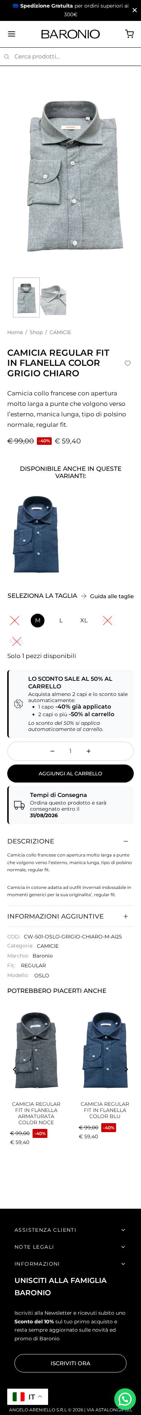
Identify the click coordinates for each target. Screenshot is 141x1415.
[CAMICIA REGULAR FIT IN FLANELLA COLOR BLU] (36, 533)
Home (15, 332)
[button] (125, 1399)
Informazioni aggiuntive (55, 916)
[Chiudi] (134, 10)
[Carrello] (129, 34)
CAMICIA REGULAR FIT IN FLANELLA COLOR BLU (105, 1110)
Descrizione (30, 841)
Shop (36, 332)
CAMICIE (48, 946)
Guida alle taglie (112, 596)
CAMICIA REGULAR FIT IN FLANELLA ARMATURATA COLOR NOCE (36, 1113)
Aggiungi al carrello (70, 773)
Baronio (43, 955)
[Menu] (11, 34)
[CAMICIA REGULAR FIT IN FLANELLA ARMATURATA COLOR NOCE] (36, 1049)
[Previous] (14, 1069)
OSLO (41, 975)
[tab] (70, 841)
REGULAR (33, 965)
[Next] (126, 1069)
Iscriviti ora (70, 1363)
